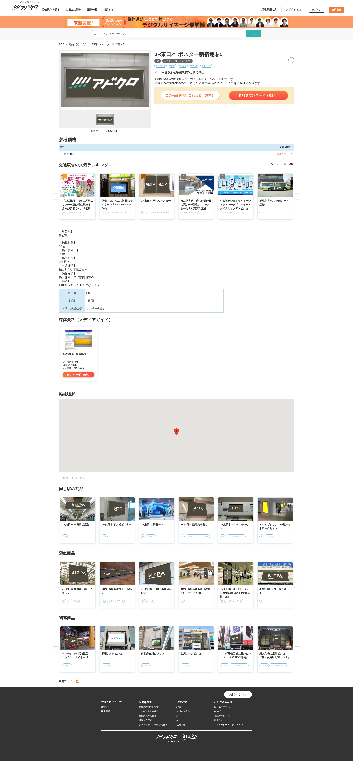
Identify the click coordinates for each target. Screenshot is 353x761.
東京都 (183, 66)
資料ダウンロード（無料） (258, 95)
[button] (176, 431)
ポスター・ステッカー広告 (177, 61)
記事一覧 (92, 9)
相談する (108, 9)
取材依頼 (180, 724)
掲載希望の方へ (222, 716)
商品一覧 (74, 44)
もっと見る (278, 164)
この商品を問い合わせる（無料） (190, 95)
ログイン (316, 9)
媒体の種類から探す (149, 707)
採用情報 (105, 711)
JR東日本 (161, 66)
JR (77, 681)
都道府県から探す (147, 716)
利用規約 (218, 720)
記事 (178, 707)
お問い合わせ (238, 694)
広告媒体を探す (51, 9)
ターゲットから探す (149, 711)
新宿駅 (195, 66)
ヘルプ (217, 711)
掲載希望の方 (269, 9)
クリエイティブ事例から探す (153, 724)
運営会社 (105, 707)
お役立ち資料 (73, 9)
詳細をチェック (285, 154)
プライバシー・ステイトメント (229, 724)
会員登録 (336, 9)
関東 (173, 66)
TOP (61, 44)
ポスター (207, 66)
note (178, 720)
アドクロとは (294, 9)
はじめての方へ (222, 707)
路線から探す (145, 720)
